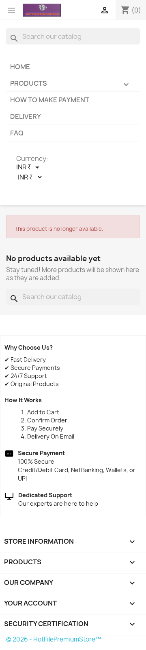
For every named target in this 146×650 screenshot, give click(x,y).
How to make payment (49, 99)
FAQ (17, 133)
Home (20, 66)
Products (70, 84)
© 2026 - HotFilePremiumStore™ (53, 639)
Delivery (25, 116)
